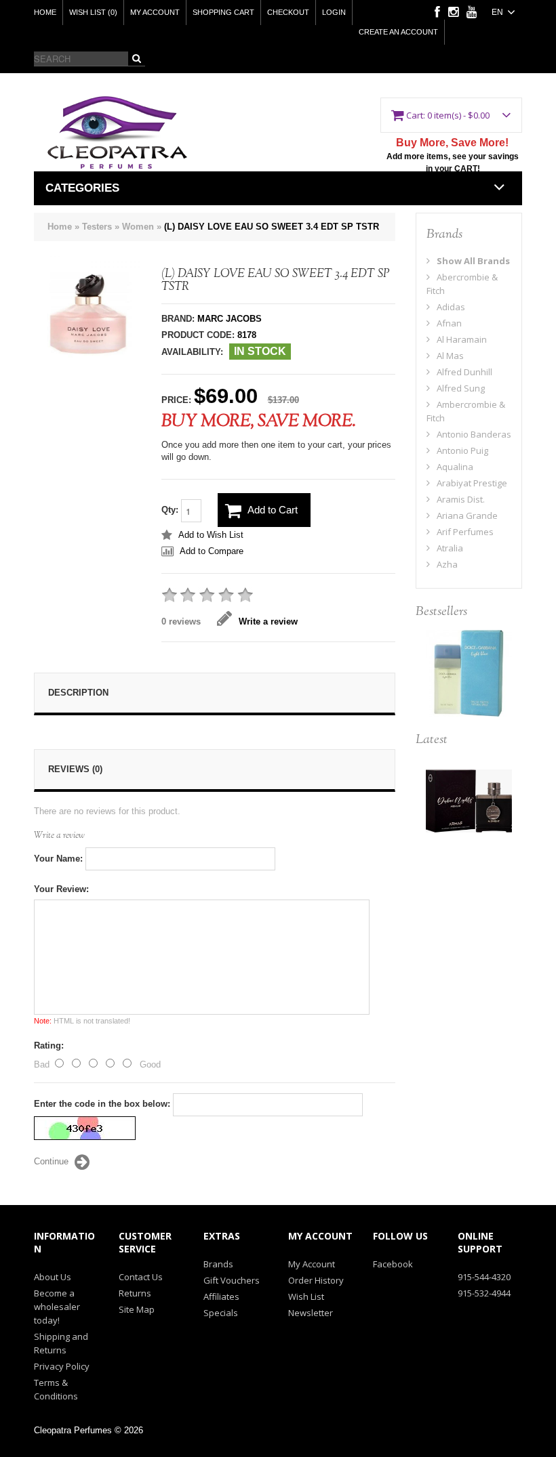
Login (334, 12)
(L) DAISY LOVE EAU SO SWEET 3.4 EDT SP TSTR (271, 226)
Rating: (49, 1045)
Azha (447, 564)
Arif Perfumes (465, 532)
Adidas (451, 307)
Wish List (306, 1296)
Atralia (450, 548)
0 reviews (181, 621)
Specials (220, 1313)
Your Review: (61, 889)
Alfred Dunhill (464, 372)
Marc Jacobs (229, 319)
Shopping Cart (223, 12)
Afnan (449, 323)
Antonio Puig (462, 450)
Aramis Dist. (461, 499)
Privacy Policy (62, 1366)
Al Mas (450, 356)
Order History (316, 1280)
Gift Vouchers (231, 1280)
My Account (155, 12)
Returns (135, 1293)
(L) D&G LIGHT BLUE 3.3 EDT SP (468, 665)
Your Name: (58, 858)
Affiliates (221, 1296)
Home (45, 12)
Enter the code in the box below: (102, 1104)
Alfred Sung (461, 388)
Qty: (171, 510)
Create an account (398, 32)
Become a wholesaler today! (57, 1306)
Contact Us (141, 1277)
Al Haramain (462, 339)
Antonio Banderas (474, 434)
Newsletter (310, 1313)
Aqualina (455, 467)
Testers (97, 226)
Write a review (268, 621)
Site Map (137, 1309)
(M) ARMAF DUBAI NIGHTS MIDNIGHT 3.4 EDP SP (468, 805)
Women (138, 226)
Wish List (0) (93, 12)
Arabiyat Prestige (472, 483)
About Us (52, 1277)
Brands (218, 1264)
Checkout (288, 12)
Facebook (393, 1264)
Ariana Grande (467, 515)
